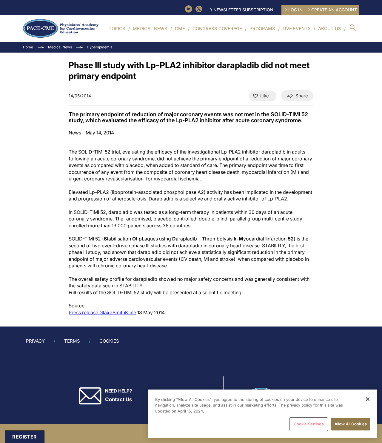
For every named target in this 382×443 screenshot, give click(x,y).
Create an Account (334, 9)
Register (24, 437)
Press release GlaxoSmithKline (102, 312)
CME (180, 28)
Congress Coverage (217, 28)
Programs (262, 28)
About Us (329, 28)
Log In (295, 9)
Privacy (35, 341)
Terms (72, 341)
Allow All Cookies (351, 423)
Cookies (109, 341)
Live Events (297, 28)
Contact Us (118, 399)
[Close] (367, 399)
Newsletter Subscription (243, 9)
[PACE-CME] (60, 28)
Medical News (150, 28)
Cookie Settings (309, 423)
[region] (262, 414)
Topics (117, 28)
